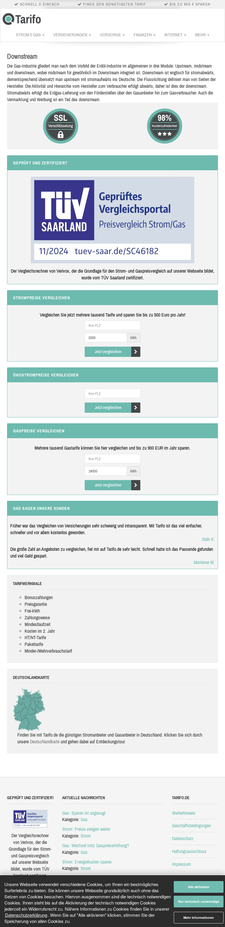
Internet (173, 34)
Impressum (181, 864)
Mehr (201, 34)
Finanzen (143, 34)
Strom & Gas (29, 34)
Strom (86, 835)
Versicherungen (70, 34)
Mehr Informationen (198, 917)
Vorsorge (111, 34)
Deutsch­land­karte (44, 741)
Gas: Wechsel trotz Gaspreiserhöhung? (95, 845)
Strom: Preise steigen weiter (86, 829)
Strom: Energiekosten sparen (87, 861)
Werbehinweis (183, 813)
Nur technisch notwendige (198, 901)
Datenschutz (182, 838)
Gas (84, 819)
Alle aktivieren (198, 887)
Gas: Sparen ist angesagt (83, 813)
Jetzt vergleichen (108, 351)
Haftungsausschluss (189, 851)
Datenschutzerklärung (26, 915)
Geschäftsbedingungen (191, 825)
